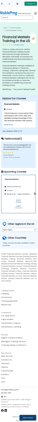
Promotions (6, 297)
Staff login (19, 421)
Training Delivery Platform (13, 345)
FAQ (3, 378)
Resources (6, 305)
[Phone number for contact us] (9, 3)
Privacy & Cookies (19, 417)
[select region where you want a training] (2, 3)
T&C (3, 382)
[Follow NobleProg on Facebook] (2, 410)
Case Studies (7, 319)
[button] (34, 193)
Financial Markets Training (13, 30)
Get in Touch (28, 417)
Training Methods (9, 301)
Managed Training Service (13, 341)
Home (5, 28)
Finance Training (15, 28)
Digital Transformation (12, 338)
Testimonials (7, 371)
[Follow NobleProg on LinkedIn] (5, 410)
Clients (4, 367)
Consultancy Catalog (11, 327)
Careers (5, 374)
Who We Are (7, 356)
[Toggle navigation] (35, 13)
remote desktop (18, 75)
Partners (5, 363)
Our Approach (8, 316)
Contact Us (30, 3)
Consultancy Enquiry (10, 323)
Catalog (5, 294)
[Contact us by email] (17, 3)
